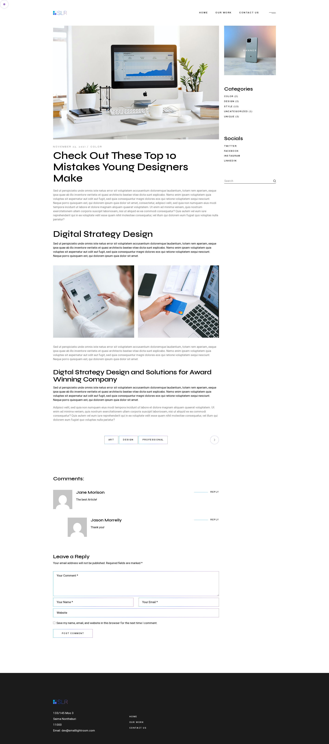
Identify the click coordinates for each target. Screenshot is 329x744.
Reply (214, 492)
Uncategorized (236, 111)
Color (96, 146)
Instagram (232, 156)
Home (133, 716)
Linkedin (230, 161)
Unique (229, 116)
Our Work (136, 722)
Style (228, 106)
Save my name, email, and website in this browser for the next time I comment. (106, 623)
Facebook (231, 151)
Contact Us (138, 727)
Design (128, 440)
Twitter (230, 146)
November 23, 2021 (69, 146)
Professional (153, 440)
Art (111, 440)
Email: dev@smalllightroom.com (74, 730)
